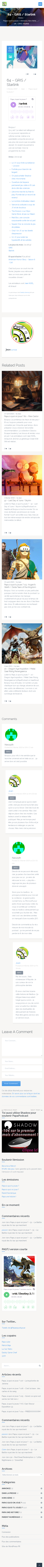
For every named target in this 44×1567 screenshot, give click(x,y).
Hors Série (32, 21)
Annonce (23, 21)
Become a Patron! (9, 1166)
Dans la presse (9, 1493)
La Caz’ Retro (7, 1349)
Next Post (35, 1110)
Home (20, 18)
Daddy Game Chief (9, 1353)
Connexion (6, 1532)
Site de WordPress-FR (11, 1546)
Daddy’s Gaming (25, 292)
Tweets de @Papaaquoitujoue (13, 1328)
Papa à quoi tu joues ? (11, 21)
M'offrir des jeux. (8, 1169)
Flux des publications (10, 1537)
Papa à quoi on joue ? (10, 1189)
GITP (4, 1356)
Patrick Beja (6, 1345)
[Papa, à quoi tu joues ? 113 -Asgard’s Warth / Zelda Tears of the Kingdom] (20, 559)
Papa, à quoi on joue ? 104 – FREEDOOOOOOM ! (21, 1411)
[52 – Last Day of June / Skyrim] (20, 475)
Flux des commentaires (11, 1542)
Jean (10, 791)
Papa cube (6, 1342)
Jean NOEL (29, 283)
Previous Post (10, 1110)
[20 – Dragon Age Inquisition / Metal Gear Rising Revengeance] (20, 643)
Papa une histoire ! (9, 1197)
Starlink (11, 251)
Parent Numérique (9, 1193)
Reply (8, 752)
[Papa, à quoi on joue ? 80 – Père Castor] (20, 391)
